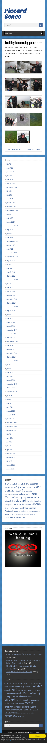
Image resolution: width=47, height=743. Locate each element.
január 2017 (11, 349)
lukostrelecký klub (11, 494)
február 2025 (11, 183)
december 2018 (12, 299)
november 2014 (12, 426)
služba (31, 511)
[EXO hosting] (23, 566)
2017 (28, 484)
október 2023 (11, 206)
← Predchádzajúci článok (14, 149)
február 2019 (11, 291)
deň (7, 490)
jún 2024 (9, 195)
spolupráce (36, 511)
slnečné (18, 508)
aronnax (32, 487)
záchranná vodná (29, 514)
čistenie (10, 517)
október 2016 (11, 357)
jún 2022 (9, 233)
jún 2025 (9, 176)
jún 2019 (9, 284)
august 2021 (11, 245)
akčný (16, 487)
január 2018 (11, 326)
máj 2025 (10, 179)
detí (38, 487)
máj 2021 (10, 249)
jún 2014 (9, 434)
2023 (36, 484)
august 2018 (11, 311)
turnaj (15, 514)
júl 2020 (9, 264)
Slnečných (9, 511)
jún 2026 (9, 164)
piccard (20, 500)
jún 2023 (9, 214)
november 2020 (12, 253)
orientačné (34, 497)
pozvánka (29, 504)
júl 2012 (9, 461)
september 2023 (12, 210)
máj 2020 (10, 268)
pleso (39, 501)
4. (5, 484)
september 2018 (12, 307)
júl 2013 (9, 442)
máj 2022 (10, 237)
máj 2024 (10, 199)
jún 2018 (9, 315)
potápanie (18, 504)
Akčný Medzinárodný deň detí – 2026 (19, 672)
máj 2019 (10, 287)
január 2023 (11, 222)
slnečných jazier (21, 511)
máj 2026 (10, 168)
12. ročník (21, 484)
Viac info (9, 741)
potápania (8, 504)
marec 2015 (11, 411)
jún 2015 (9, 399)
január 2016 (11, 380)
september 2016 (12, 361)
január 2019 (11, 295)
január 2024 (11, 203)
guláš (12, 491)
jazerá (19, 490)
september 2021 (12, 241)
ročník (37, 504)
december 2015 (12, 384)
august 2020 (11, 260)
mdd (34, 493)
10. (8, 484)
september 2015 (12, 392)
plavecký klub (32, 501)
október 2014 (11, 430)
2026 (11, 487)
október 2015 (11, 388)
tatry (11, 514)
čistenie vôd (20, 518)
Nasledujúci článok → (34, 149)
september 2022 (12, 226)
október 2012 (11, 457)
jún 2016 (9, 369)
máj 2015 (10, 403)
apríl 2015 (10, 407)
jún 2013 (9, 446)
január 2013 (11, 453)
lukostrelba (28, 491)
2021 (32, 484)
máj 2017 (10, 345)
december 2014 (12, 423)
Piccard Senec (15, 13)
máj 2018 (10, 318)
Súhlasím (37, 736)
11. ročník (13, 484)
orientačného (10, 501)
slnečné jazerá (29, 508)
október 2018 (11, 303)
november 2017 (12, 334)
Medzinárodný (14, 497)
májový (26, 497)
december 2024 (12, 187)
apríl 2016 (10, 376)
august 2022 (11, 230)
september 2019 (12, 280)
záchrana (21, 514)
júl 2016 (9, 365)
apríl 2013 (10, 450)
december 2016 (12, 353)
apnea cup (24, 487)
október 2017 (11, 338)
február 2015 (11, 415)
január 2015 (11, 419)
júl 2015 (9, 396)
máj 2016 (10, 372)
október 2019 (11, 276)
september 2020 (12, 257)
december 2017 (12, 330)
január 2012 (11, 465)
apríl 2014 (10, 438)
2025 (7, 487)
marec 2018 (11, 322)
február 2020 (11, 272)
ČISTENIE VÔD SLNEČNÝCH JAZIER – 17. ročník (24, 654)
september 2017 (12, 342)
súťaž (7, 514)
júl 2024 (9, 191)
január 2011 (10, 469)
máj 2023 (10, 218)
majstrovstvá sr (25, 494)
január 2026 (11, 172)
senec (9, 507)
